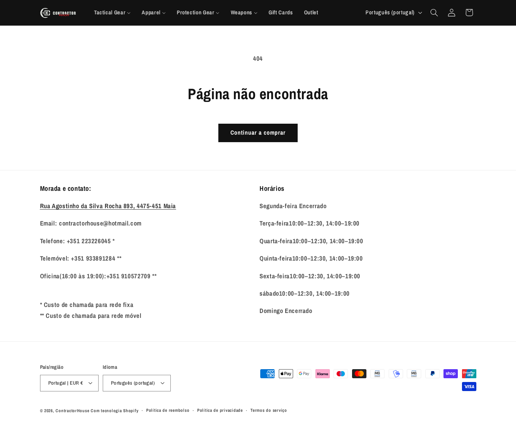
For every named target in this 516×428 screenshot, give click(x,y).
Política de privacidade (220, 410)
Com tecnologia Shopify (114, 411)
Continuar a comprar (258, 133)
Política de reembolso (167, 410)
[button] (434, 12)
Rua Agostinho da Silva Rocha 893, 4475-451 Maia (108, 206)
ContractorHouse (72, 411)
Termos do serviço (268, 410)
